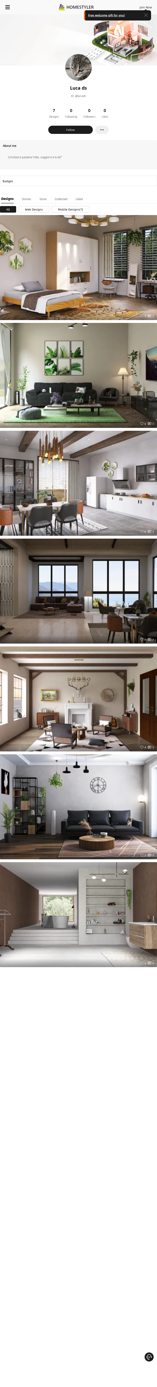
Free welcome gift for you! (106, 15)
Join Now (146, 7)
